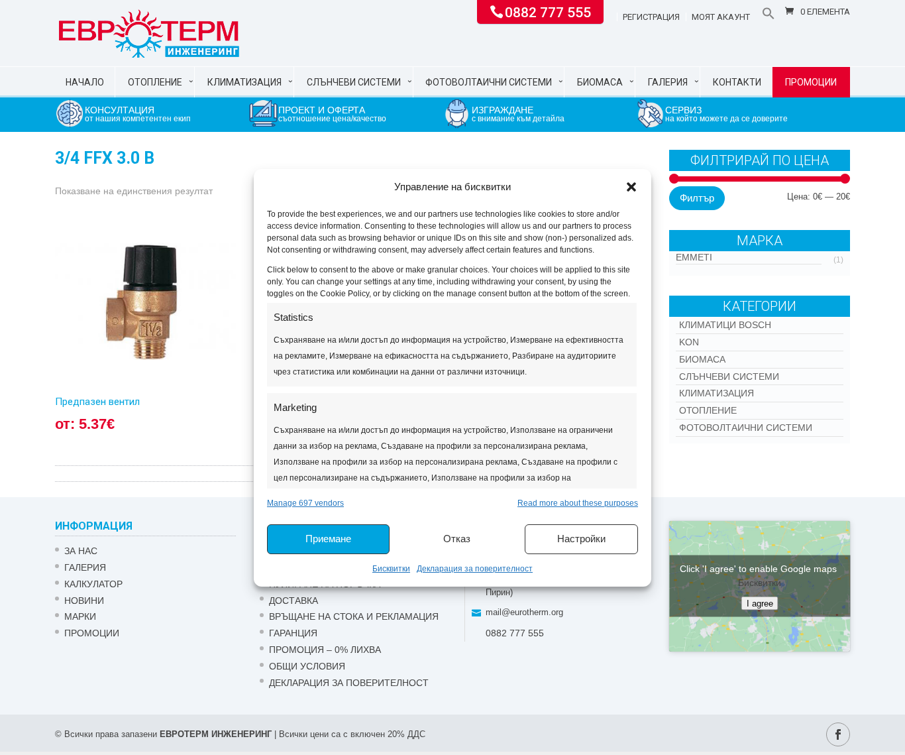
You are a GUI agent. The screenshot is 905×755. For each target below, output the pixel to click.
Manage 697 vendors (305, 503)
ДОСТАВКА (293, 600)
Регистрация (651, 17)
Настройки (581, 538)
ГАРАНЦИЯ (293, 633)
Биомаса (600, 82)
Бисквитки (391, 568)
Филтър (697, 197)
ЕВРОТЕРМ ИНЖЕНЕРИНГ (216, 734)
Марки (80, 616)
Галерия (668, 82)
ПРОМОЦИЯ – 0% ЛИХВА (325, 649)
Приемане (328, 538)
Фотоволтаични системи (488, 82)
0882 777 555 (548, 11)
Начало (85, 82)
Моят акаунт (721, 17)
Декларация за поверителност (475, 568)
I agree (760, 604)
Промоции (811, 82)
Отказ (456, 538)
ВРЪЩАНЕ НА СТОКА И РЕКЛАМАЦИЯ (354, 616)
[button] (631, 187)
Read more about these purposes (577, 503)
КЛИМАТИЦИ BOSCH (725, 324)
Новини (84, 600)
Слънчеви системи (354, 82)
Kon (689, 342)
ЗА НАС (80, 551)
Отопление (155, 82)
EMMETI (694, 257)
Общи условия (307, 666)
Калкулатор (93, 584)
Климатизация (244, 82)
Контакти (737, 82)
